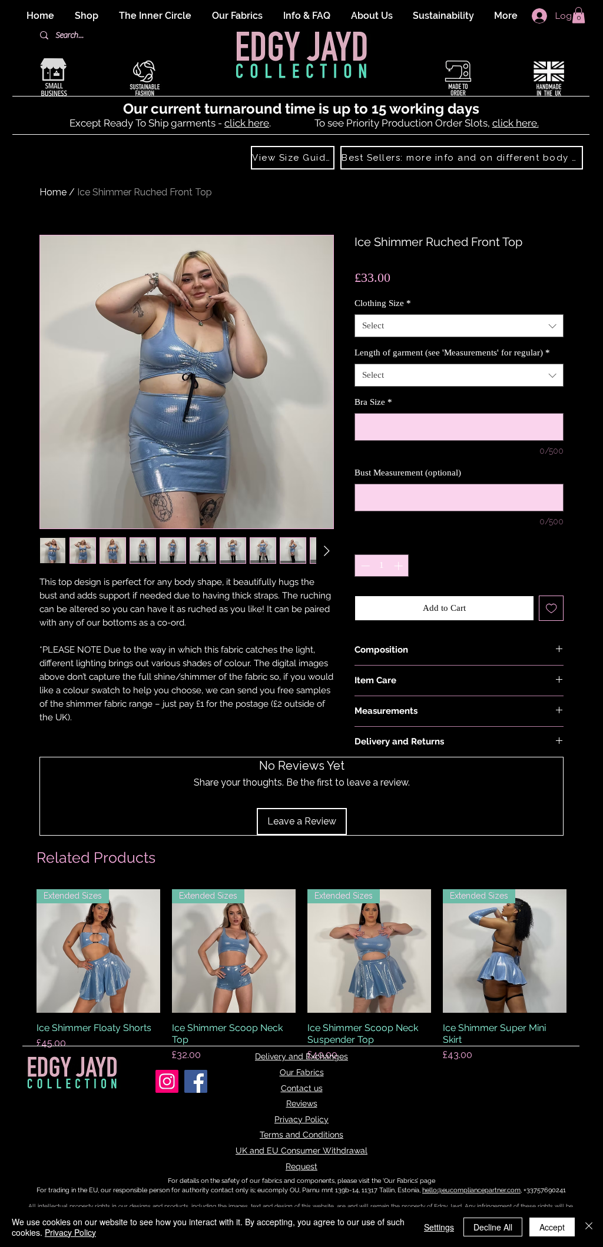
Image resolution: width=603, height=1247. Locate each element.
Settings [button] (439, 1227)
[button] (578, 15)
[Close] (589, 1227)
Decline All (492, 1227)
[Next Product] (583, 951)
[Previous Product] (20, 951)
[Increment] (399, 566)
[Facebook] (195, 1081)
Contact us (302, 1088)
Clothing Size (382, 303)
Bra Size (373, 402)
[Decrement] (364, 566)
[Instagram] (166, 1081)
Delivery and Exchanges (301, 1056)
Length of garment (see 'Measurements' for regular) (452, 352)
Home (53, 192)
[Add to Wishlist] (551, 608)
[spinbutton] (382, 566)
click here (246, 123)
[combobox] (459, 325)
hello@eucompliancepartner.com (471, 1190)
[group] (301, 975)
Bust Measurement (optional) (407, 472)
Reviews (301, 1103)
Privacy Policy (301, 1119)
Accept (552, 1227)
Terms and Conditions (301, 1134)
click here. (515, 123)
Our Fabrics (302, 1072)
